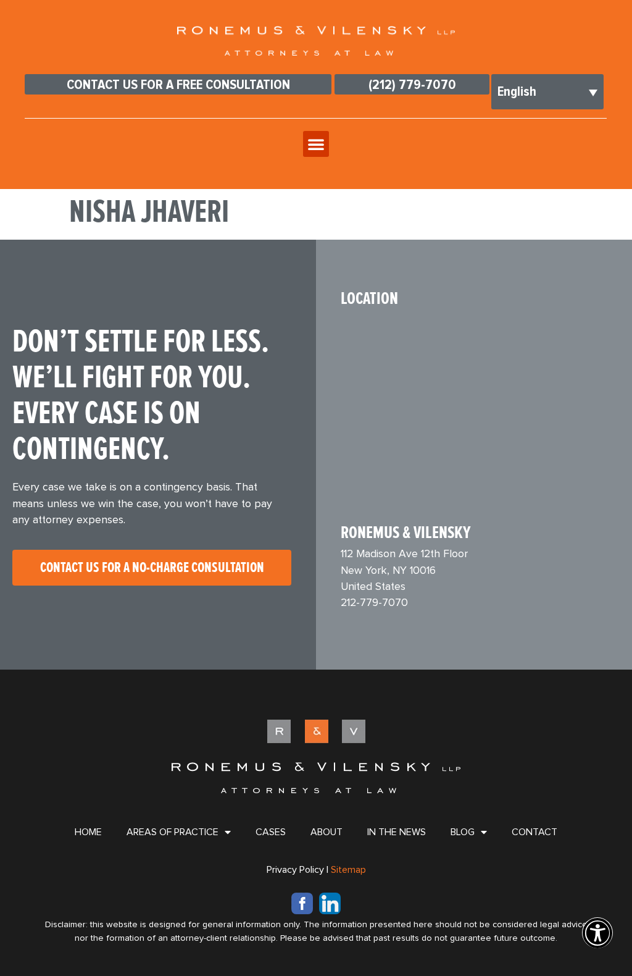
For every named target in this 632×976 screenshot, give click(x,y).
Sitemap (348, 870)
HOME (88, 832)
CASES (271, 832)
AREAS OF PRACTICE (172, 832)
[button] (316, 144)
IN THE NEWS (396, 832)
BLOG (463, 832)
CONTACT (534, 832)
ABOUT (326, 832)
